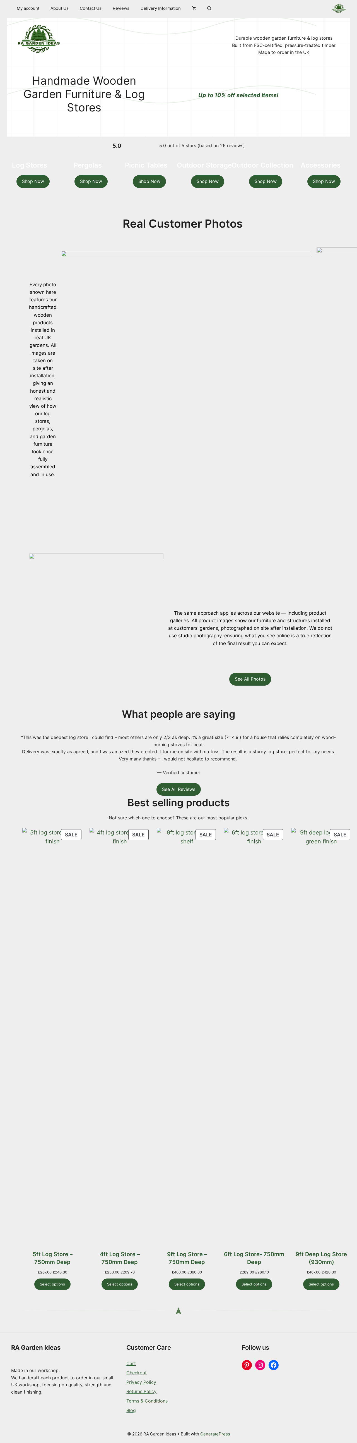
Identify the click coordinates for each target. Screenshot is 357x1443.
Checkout (136, 1372)
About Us (59, 8)
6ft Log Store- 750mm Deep (254, 1258)
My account (28, 8)
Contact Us (91, 8)
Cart (131, 1363)
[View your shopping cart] (194, 8)
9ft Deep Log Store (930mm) (321, 1258)
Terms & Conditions (147, 1401)
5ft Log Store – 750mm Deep (53, 1258)
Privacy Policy (141, 1382)
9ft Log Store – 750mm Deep (187, 1258)
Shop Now (33, 181)
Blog (131, 1410)
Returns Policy (141, 1391)
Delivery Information (161, 8)
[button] (209, 8)
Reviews (121, 8)
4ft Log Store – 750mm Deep (120, 1258)
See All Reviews (178, 789)
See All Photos (250, 679)
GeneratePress (215, 1434)
